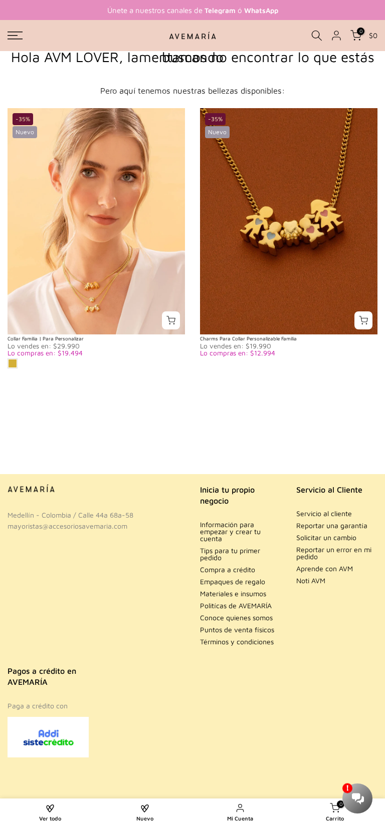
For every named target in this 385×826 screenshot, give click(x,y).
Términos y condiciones (237, 641)
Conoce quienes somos (236, 617)
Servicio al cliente (324, 513)
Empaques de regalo (232, 581)
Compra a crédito (227, 569)
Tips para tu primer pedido (230, 554)
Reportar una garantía (331, 525)
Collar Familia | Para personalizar (46, 338)
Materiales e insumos (233, 593)
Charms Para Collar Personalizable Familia (248, 338)
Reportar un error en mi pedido (333, 553)
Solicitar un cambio (326, 537)
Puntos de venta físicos (237, 629)
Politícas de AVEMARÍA (236, 605)
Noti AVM (310, 580)
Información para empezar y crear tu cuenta (230, 531)
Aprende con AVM (324, 568)
